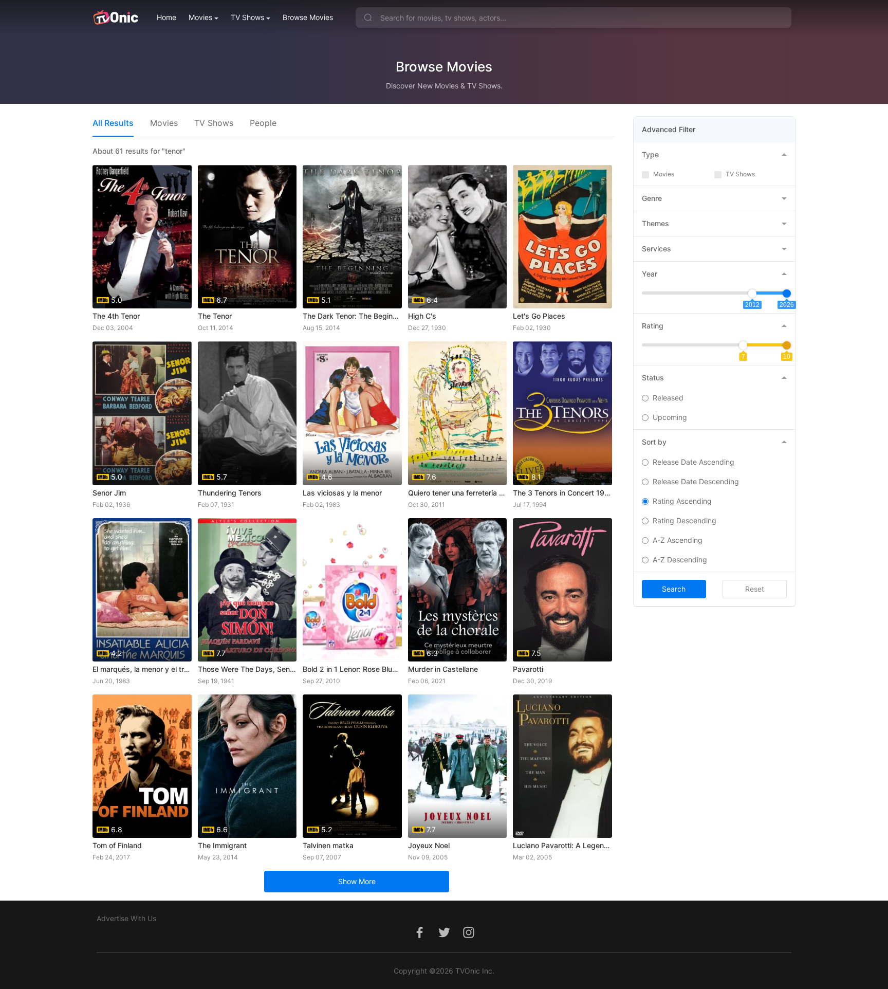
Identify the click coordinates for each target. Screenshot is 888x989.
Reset (754, 588)
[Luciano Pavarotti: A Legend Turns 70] (562, 766)
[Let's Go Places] (562, 236)
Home (166, 17)
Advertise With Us (126, 918)
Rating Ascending (682, 501)
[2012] (752, 293)
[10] (787, 345)
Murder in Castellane (443, 669)
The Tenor (215, 316)
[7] (743, 345)
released (668, 397)
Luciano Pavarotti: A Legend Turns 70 (562, 845)
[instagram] (468, 937)
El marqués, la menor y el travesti (142, 669)
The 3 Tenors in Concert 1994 (562, 492)
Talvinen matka (328, 845)
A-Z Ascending (677, 540)
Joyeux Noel (429, 845)
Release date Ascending (693, 461)
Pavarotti (528, 669)
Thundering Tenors (230, 492)
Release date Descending (696, 481)
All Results (113, 123)
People (263, 123)
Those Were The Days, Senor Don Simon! (247, 669)
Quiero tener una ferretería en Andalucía (457, 492)
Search (674, 588)
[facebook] (419, 937)
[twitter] (444, 937)
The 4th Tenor (116, 316)
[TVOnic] (115, 17)
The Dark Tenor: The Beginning (352, 316)
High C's (422, 316)
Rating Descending (684, 520)
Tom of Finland (117, 845)
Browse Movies (308, 17)
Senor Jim (109, 492)
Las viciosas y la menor (342, 492)
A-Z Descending (680, 559)
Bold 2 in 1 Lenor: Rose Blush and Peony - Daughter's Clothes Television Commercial (352, 669)
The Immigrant (222, 845)
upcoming (670, 417)
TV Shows (247, 17)
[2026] (787, 293)
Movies (200, 17)
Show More (357, 881)
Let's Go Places (539, 316)
